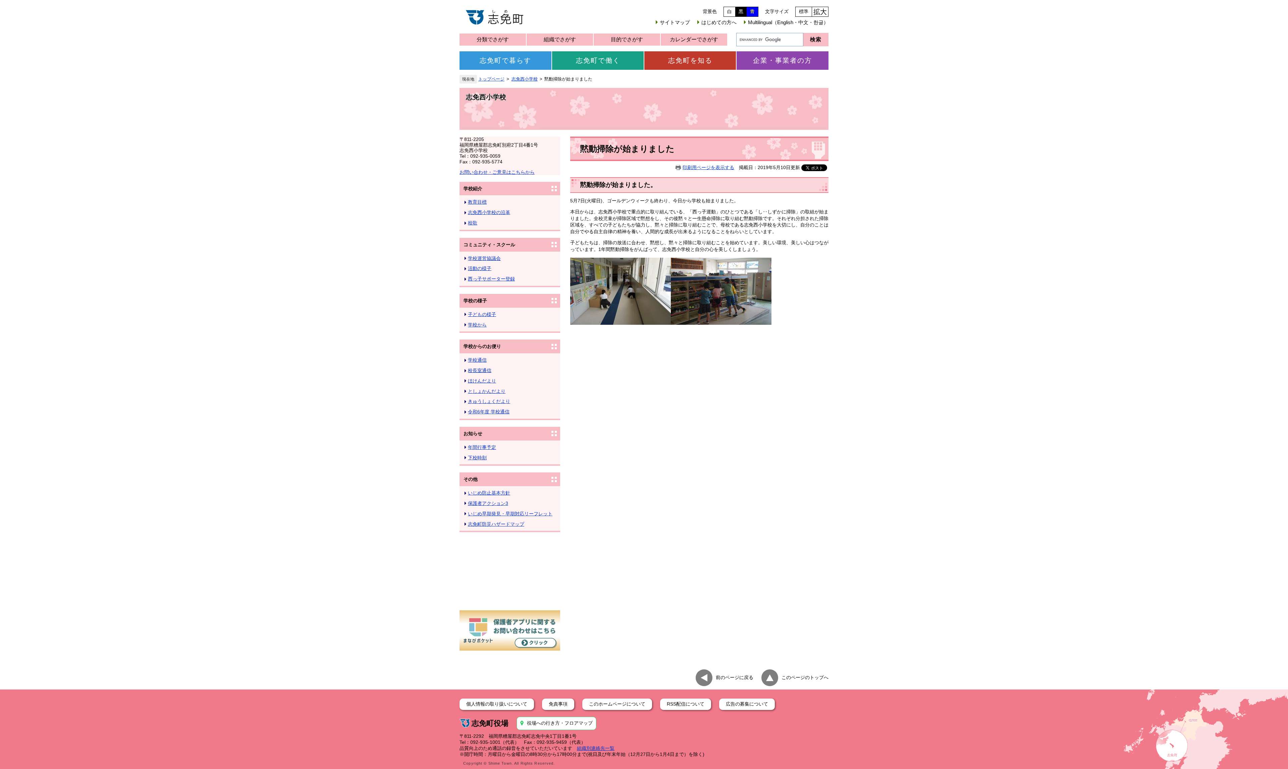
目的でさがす (627, 39)
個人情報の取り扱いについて (496, 704)
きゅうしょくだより (489, 401)
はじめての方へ (719, 22)
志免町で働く (598, 60)
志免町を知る (690, 60)
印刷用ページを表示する (708, 167)
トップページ (491, 79)
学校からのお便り (482, 346)
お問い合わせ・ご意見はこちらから (497, 172)
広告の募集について (747, 704)
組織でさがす (560, 39)
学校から (477, 324)
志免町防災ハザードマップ (496, 524)
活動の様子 (479, 268)
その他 (471, 479)
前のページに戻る (734, 677)
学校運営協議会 (484, 258)
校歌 (472, 222)
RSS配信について (685, 704)
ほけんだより (482, 380)
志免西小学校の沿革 (489, 212)
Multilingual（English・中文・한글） (788, 22)
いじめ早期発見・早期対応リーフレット (510, 513)
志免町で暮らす (505, 60)
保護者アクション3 (488, 503)
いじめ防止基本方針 (489, 493)
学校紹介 (473, 188)
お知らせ (473, 433)
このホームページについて (617, 704)
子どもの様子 (482, 314)
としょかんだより (486, 391)
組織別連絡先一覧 (595, 748)
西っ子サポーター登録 (491, 278)
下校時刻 (477, 457)
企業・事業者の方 (782, 60)
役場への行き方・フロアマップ (560, 723)
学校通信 (477, 360)
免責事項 (558, 704)
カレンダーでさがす (694, 39)
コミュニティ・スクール (489, 244)
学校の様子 (475, 300)
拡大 (820, 11)
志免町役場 (490, 723)
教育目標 (477, 202)
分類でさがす (493, 39)
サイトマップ (675, 22)
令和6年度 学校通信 (488, 411)
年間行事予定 (482, 447)
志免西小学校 (525, 79)
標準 (803, 11)
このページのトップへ (805, 677)
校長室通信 (479, 370)
